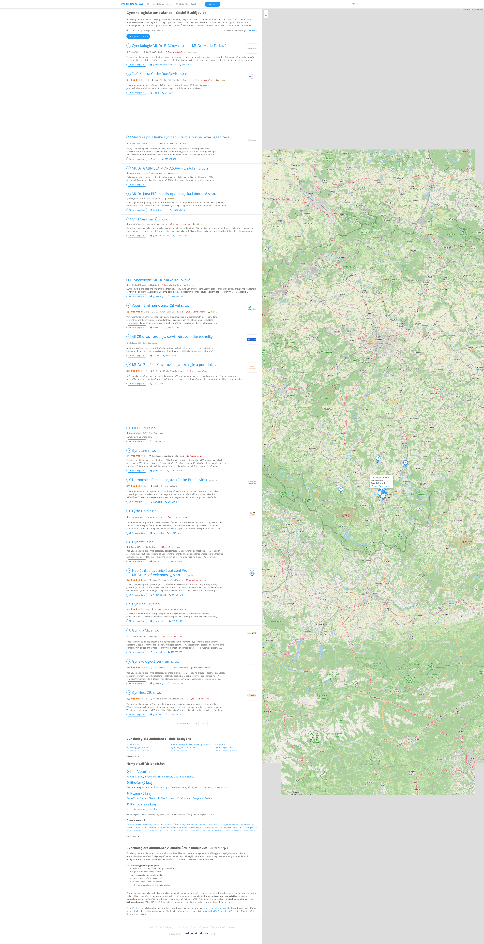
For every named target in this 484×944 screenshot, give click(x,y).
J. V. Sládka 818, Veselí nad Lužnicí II (144, 285)
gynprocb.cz (159, 652)
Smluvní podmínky (164, 927)
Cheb (129, 809)
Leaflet (464, 9)
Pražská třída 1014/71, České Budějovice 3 (170, 699)
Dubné (137, 827)
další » (203, 723)
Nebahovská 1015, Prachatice (165, 486)
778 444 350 (176, 470)
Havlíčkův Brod (134, 776)
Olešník (237, 830)
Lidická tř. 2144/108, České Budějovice (170, 609)
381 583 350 (177, 296)
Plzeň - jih (154, 798)
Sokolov (153, 809)
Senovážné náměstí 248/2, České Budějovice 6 (148, 224)
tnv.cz (156, 159)
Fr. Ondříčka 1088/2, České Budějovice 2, (146, 52)
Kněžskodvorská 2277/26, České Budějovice (147, 517)
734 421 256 (182, 235)
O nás (193, 927)
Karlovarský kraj (143, 804)
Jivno (128, 830)
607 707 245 (177, 594)
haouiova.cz (159, 561)
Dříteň (129, 827)
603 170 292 (171, 355)
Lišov (165, 830)
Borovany (147, 824)
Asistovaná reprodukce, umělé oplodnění (190, 744)
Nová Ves (206, 830)
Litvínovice (175, 830)
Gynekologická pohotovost (139, 750)
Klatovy (143, 798)
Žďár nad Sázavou (184, 776)
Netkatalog (134, 4)
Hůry (235, 827)
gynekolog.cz (159, 296)
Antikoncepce (132, 744)
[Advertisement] (191, 114)
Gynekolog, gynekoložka (137, 747)
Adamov (130, 824)
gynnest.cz (158, 714)
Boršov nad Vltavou (162, 824)
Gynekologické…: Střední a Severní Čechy (174, 814)
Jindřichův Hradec (176, 787)
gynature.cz (158, 470)
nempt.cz (157, 501)
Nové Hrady (217, 830)
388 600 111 (173, 501)
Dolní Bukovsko (247, 824)
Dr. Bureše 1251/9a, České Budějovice (168, 371)
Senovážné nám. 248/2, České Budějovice (146, 433)
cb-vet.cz (157, 327)
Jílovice (253, 827)
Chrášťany (244, 827)
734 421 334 (177, 683)
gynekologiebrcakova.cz (164, 64)
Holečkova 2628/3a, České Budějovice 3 (168, 456)
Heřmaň (153, 827)
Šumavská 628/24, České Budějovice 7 (167, 580)
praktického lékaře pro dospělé (217, 911)
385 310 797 (173, 327)
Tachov (209, 798)
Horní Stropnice (196, 827)
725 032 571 (170, 159)
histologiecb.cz (160, 210)
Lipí (160, 830)
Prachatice (201, 787)
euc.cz (156, 92)
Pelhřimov (159, 776)
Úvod (150, 927)
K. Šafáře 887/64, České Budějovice (143, 547)
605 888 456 (179, 210)
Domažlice (132, 798)
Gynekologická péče (224, 747)
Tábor (224, 787)
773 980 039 (176, 652)
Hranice (216, 827)
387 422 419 (175, 714)
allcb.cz (156, 355)
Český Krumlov (156, 787)
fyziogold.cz (158, 533)
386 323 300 (177, 621)
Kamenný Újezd (139, 830)
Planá (252, 830)
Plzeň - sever (184, 798)
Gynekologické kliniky (181, 750)
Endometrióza (221, 744)
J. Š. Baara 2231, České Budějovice (143, 343)
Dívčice (202, 824)
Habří (144, 827)
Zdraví (134, 30)
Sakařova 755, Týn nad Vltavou (141, 143)
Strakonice (214, 787)
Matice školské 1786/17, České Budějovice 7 (172, 80)
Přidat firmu (182, 927)
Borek (138, 824)
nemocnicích (132, 911)
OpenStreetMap (475, 9)
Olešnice (229, 830)
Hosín (208, 827)
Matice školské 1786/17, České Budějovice (170, 667)
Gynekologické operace (226, 750)
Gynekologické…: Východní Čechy (140, 814)
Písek (190, 787)
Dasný (194, 824)
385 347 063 (159, 383)
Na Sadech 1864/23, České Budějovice (144, 636)
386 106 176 (159, 441)
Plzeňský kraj (140, 793)
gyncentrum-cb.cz (161, 235)
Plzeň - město (168, 798)
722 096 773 (176, 533)
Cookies (231, 927)
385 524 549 (187, 64)
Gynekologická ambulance (183, 747)
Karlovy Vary (141, 809)
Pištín (245, 830)
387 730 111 (170, 92)
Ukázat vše (131, 756)
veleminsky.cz (159, 594)
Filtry (254, 30)
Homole (183, 827)
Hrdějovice (226, 827)
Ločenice (185, 830)
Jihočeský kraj (141, 782)
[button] (378, 459)
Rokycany (198, 798)
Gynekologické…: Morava (204, 814)
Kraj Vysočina (141, 772)
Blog (213, 933)
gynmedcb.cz (159, 621)
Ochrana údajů (218, 927)
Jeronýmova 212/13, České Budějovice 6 (145, 199)
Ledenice (153, 830)
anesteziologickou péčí (215, 908)
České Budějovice (136, 787)
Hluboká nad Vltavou (168, 827)
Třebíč (169, 776)
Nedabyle (195, 830)
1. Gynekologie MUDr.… (381, 477)
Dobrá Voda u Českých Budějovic (222, 824)
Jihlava (148, 776)
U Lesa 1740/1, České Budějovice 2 (168, 312)
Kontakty (203, 927)
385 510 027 (176, 561)
